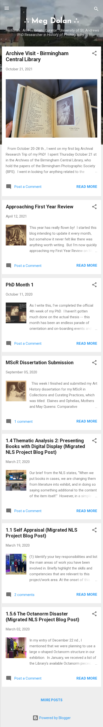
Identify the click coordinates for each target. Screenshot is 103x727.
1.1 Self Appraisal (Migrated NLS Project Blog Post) (41, 533)
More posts (52, 700)
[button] (94, 54)
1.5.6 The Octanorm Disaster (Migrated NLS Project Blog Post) (42, 616)
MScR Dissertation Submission (40, 362)
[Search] (96, 9)
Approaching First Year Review (39, 207)
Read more (86, 187)
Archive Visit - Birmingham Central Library (37, 56)
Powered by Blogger (54, 718)
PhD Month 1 (20, 285)
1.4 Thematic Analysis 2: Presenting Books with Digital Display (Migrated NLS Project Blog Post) (45, 446)
